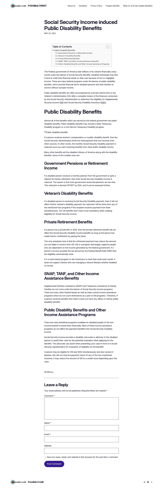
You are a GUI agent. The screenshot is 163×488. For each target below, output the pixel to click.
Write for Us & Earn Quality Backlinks (137, 6)
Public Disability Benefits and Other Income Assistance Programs (83, 64)
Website (47, 446)
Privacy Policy (96, 6)
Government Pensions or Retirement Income (75, 53)
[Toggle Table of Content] (106, 47)
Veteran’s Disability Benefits (69, 56)
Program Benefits (113, 6)
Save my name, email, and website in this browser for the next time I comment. (82, 457)
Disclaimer (83, 6)
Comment (49, 396)
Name (47, 423)
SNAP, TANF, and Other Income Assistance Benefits (78, 61)
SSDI (103, 102)
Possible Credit (37, 5)
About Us (71, 6)
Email (47, 434)
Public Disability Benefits (64, 50)
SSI (61, 102)
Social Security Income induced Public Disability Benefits (80, 25)
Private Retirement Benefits (69, 59)
